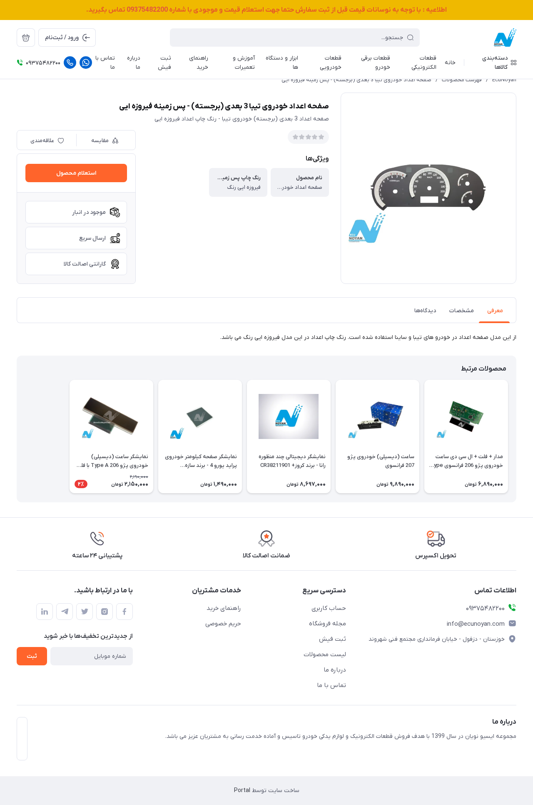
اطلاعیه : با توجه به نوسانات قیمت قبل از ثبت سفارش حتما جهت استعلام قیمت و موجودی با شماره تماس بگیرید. (266, 10)
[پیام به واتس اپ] (86, 62)
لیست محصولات (325, 654)
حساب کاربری (328, 608)
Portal (242, 791)
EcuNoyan (504, 79)
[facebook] (124, 611)
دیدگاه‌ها (425, 311)
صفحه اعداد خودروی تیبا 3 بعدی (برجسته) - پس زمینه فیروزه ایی (356, 79)
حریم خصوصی (223, 623)
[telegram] (64, 611)
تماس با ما (331, 685)
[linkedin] (44, 611)
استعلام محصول (76, 173)
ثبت (32, 656)
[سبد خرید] (26, 37)
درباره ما (335, 670)
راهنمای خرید (224, 608)
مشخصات (461, 311)
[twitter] (84, 611)
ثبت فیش (332, 639)
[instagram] (104, 611)
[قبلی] (516, 436)
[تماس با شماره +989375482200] (70, 62)
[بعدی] (16, 436)
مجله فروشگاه (327, 623)
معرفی (495, 311)
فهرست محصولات (462, 79)
